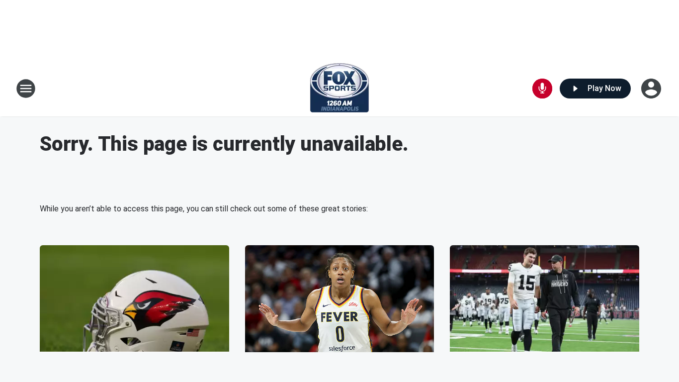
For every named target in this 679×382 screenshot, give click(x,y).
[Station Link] (339, 88)
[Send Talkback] (542, 88)
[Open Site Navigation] (26, 88)
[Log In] (652, 88)
